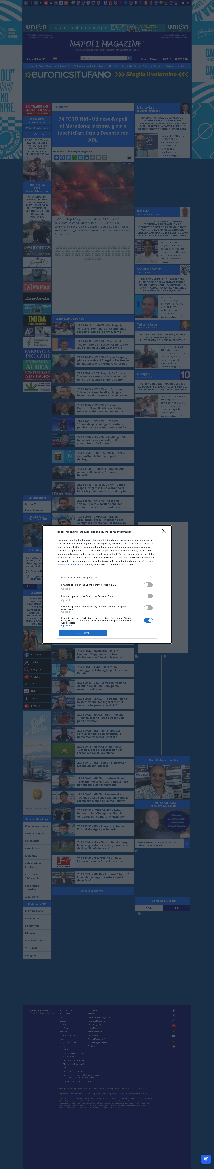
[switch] (148, 584)
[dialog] (107, 584)
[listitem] (107, 577)
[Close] (165, 532)
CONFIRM (83, 633)
